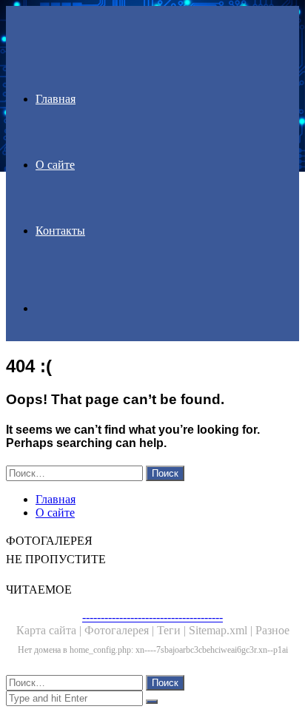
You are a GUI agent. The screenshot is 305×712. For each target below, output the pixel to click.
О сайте (55, 164)
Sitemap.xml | (222, 630)
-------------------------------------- (152, 617)
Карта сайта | (50, 630)
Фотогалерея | (120, 630)
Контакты (60, 230)
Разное (272, 630)
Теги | (173, 630)
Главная (56, 99)
